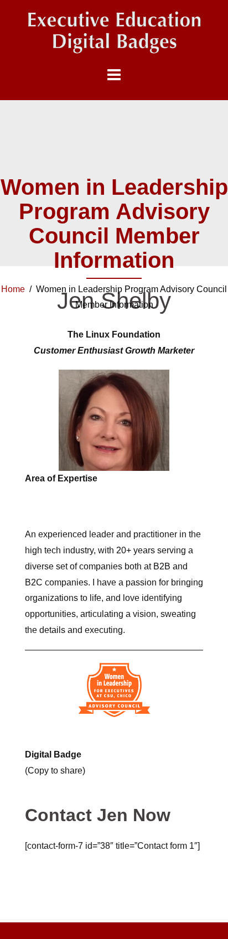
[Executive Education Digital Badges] (114, 32)
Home (13, 289)
